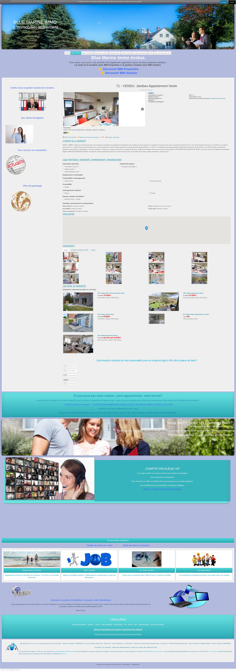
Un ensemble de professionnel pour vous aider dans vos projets (204, 575)
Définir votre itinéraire (71, 137)
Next (142, 109)
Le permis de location (157, 624)
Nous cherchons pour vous (162, 53)
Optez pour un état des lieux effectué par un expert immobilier (146, 575)
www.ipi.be (64, 653)
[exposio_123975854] (114, 257)
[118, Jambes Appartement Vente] (163, 301)
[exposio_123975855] (71, 278)
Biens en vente (75, 53)
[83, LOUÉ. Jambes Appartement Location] (156, 318)
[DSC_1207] (156, 268)
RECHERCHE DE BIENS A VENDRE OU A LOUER (153, 404)
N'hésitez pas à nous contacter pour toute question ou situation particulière (118, 634)
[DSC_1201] (199, 268)
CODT (136, 624)
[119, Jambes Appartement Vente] (78, 344)
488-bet (7, 669)
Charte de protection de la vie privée (152, 651)
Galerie (66, 250)
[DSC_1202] (199, 257)
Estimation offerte (114, 53)
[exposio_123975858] (114, 278)
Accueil (67, 53)
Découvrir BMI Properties (120, 69)
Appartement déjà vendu (218, 98)
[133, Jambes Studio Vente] (78, 322)
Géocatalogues (118, 624)
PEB (125, 624)
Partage (93, 250)
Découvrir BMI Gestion (121, 73)
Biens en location (87, 53)
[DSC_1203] (71, 257)
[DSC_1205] (156, 257)
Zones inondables (106, 624)
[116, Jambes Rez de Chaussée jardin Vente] (78, 301)
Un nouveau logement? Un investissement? (210, 426)
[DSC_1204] (71, 268)
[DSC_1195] (199, 278)
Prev (65, 109)
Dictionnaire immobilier (79, 624)
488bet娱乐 (17, 669)
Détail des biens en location (136, 545)
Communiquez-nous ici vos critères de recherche (200, 435)
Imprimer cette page (113, 137)
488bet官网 (11, 669)
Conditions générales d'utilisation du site (64, 651)
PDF (103, 137)
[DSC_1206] (114, 268)
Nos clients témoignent (139, 53)
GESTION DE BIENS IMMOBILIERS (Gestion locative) (113, 404)
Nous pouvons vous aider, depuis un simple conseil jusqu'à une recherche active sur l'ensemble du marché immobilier (175, 430)
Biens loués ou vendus (100, 53)
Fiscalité (97, 624)
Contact (150, 53)
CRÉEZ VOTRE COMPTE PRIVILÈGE (162, 489)
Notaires (90, 624)
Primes (130, 624)
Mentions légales (144, 624)
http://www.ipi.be (214, 651)
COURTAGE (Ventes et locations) (77, 404)
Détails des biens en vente (99, 545)
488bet (2, 669)
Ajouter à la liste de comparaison (89, 137)
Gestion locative (126, 53)
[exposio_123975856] (156, 278)
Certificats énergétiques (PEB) (79, 250)
